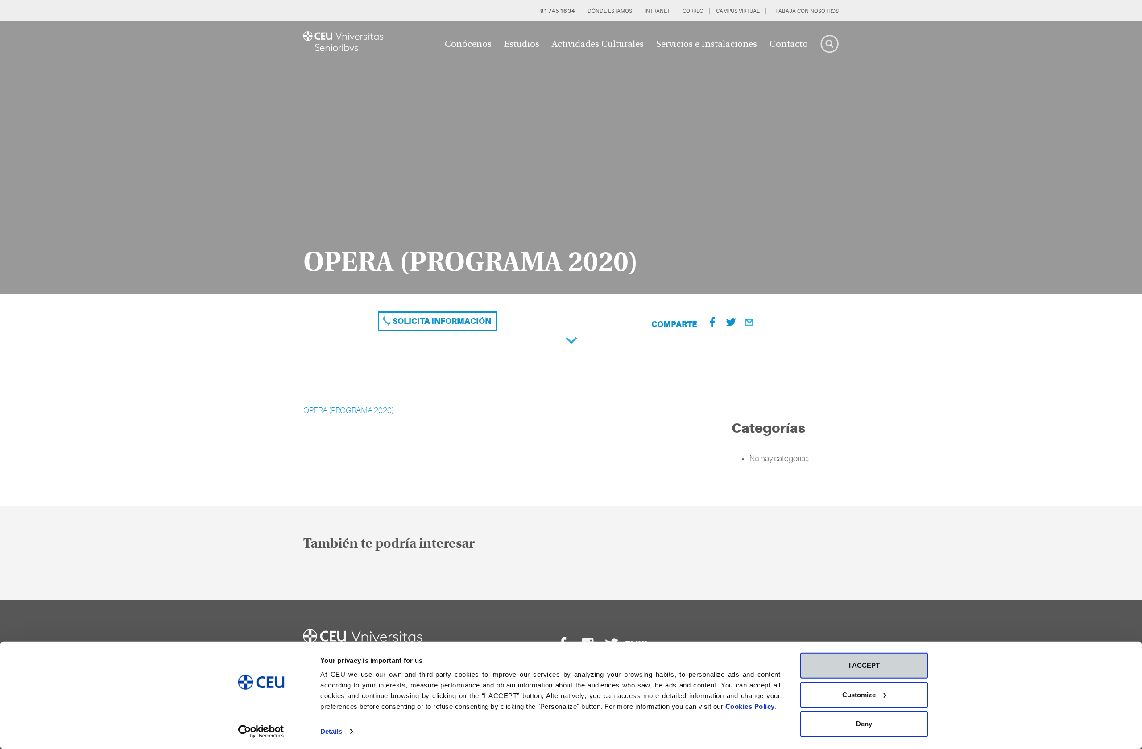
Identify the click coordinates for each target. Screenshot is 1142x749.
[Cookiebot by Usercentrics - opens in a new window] (261, 731)
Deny (864, 724)
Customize (859, 694)
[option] (571, 157)
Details (331, 731)
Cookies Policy (750, 706)
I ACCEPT (864, 665)
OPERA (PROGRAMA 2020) (348, 410)
